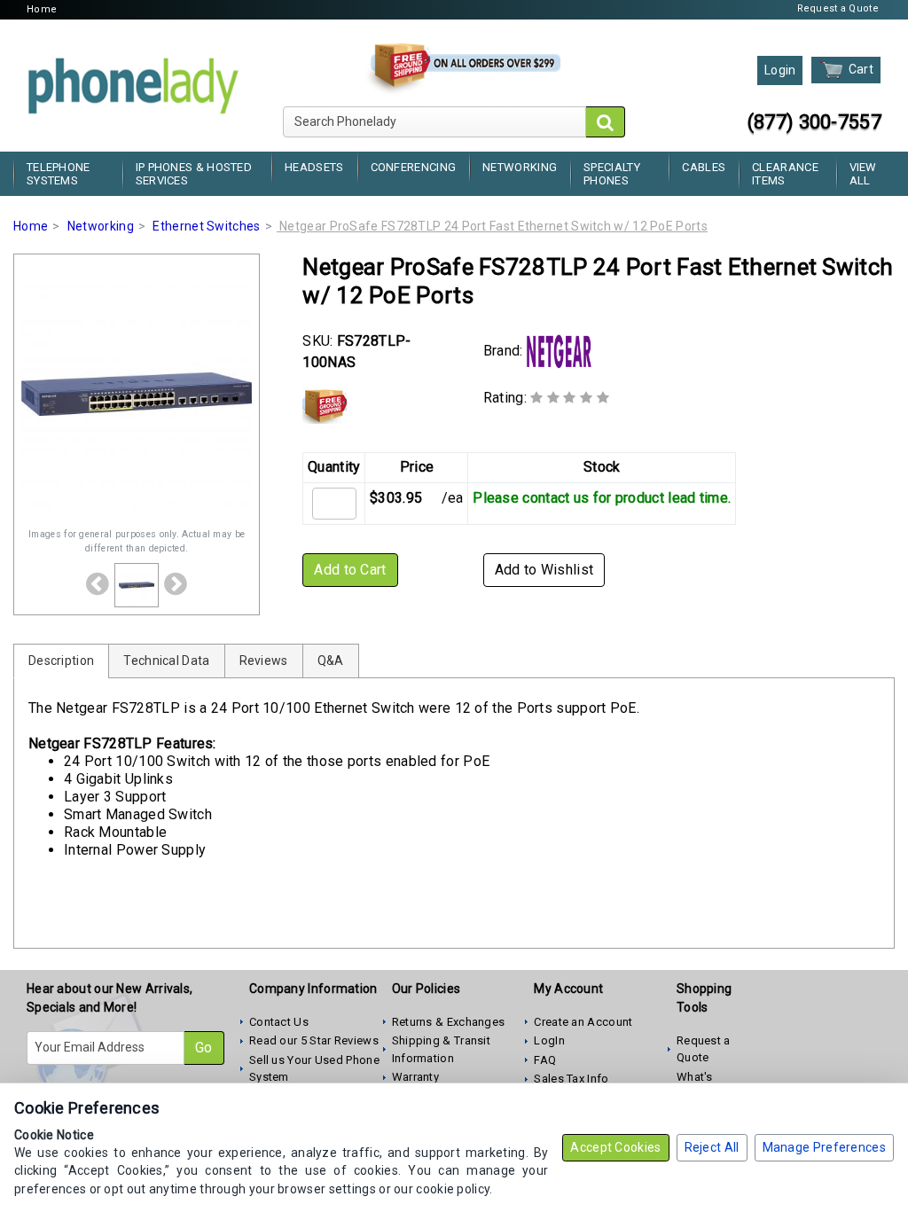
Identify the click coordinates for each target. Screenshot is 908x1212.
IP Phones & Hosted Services (194, 173)
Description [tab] (61, 660)
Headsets (314, 167)
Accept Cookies (615, 1147)
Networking (519, 167)
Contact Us (279, 1021)
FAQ (545, 1060)
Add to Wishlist (544, 569)
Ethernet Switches (206, 226)
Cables (703, 167)
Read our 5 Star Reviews (314, 1040)
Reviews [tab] (263, 660)
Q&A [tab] (330, 660)
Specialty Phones (611, 173)
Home (42, 9)
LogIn (549, 1040)
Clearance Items (785, 173)
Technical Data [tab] (166, 660)
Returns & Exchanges (448, 1021)
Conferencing (414, 167)
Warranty (415, 1076)
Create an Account (583, 1021)
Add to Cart (350, 569)
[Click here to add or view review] (569, 397)
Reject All (712, 1147)
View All (863, 173)
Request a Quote (838, 8)
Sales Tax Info (571, 1078)
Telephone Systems (58, 173)
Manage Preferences (824, 1147)
